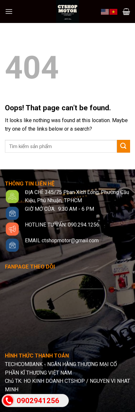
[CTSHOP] (67, 11)
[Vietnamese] (113, 11)
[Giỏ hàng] (126, 11)
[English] (105, 11)
